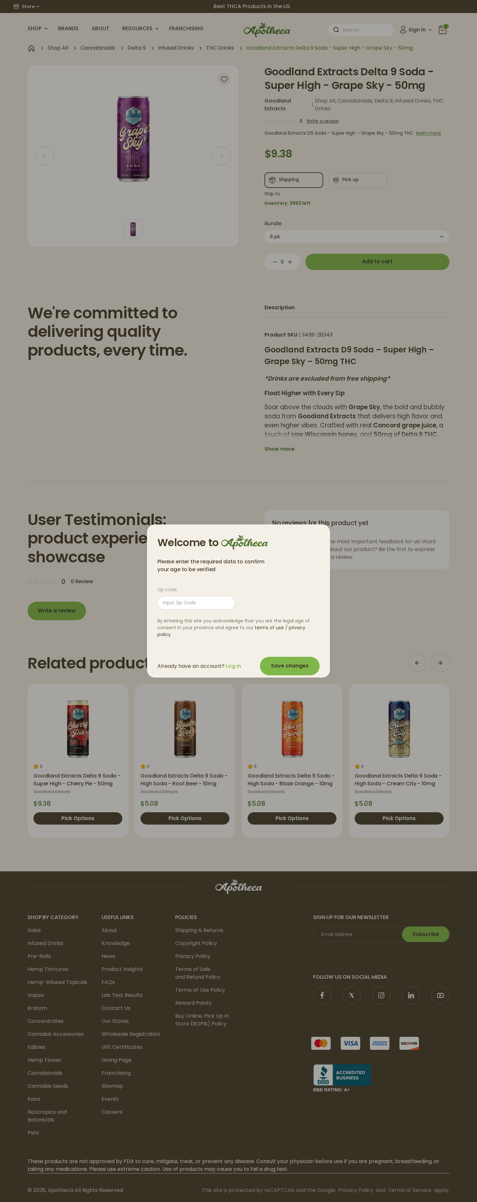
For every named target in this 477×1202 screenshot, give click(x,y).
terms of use (269, 627)
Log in (233, 666)
